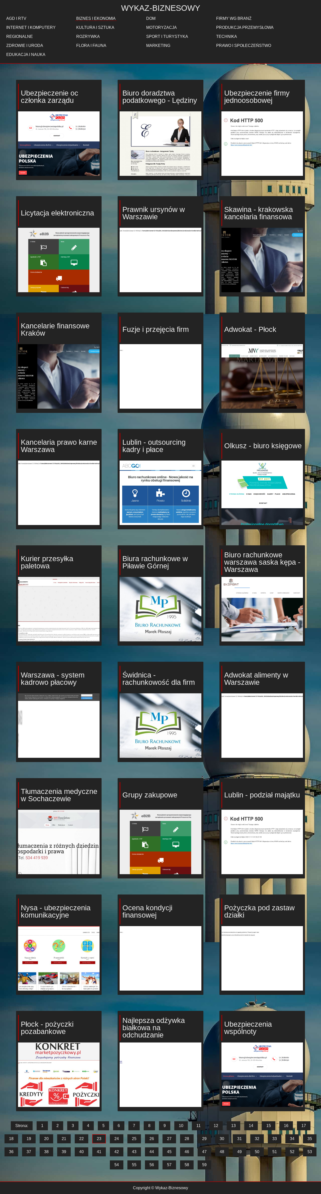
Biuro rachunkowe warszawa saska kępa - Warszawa (262, 562)
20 (46, 1139)
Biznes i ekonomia (96, 18)
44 (151, 1152)
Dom (150, 18)
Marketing (158, 45)
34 (292, 1139)
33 (274, 1139)
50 (257, 1152)
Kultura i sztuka (95, 27)
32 (257, 1139)
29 (204, 1139)
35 (309, 1139)
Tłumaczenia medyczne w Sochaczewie (59, 795)
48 (222, 1152)
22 (81, 1139)
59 (204, 1165)
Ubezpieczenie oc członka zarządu (49, 96)
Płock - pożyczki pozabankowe (47, 1027)
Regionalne (19, 36)
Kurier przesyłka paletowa (47, 562)
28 (187, 1139)
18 (11, 1139)
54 (116, 1165)
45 (169, 1152)
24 (116, 1139)
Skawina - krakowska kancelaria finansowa (258, 213)
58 (187, 1165)
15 (268, 1126)
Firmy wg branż (234, 18)
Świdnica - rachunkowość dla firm (158, 678)
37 (29, 1152)
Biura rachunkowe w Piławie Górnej (155, 562)
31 (239, 1139)
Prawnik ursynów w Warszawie (153, 213)
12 (216, 1126)
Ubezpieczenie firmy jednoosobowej (257, 96)
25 (134, 1139)
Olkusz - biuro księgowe (263, 446)
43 (134, 1152)
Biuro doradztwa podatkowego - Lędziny (159, 96)
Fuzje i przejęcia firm (155, 329)
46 (187, 1152)
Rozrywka (88, 36)
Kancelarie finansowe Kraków (55, 329)
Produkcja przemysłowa (245, 27)
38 (46, 1152)
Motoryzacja (161, 27)
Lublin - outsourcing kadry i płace (154, 446)
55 (134, 1165)
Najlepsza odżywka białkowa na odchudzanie (153, 1027)
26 (151, 1139)
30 (222, 1139)
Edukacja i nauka (25, 54)
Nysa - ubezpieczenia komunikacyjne (56, 911)
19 (29, 1139)
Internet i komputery (31, 27)
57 (169, 1165)
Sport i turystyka (167, 36)
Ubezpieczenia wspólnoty (248, 1027)
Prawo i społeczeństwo (243, 45)
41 (99, 1152)
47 (204, 1152)
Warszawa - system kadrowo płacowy (53, 678)
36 (11, 1152)
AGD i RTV (16, 18)
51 (274, 1152)
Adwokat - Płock (250, 329)
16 (286, 1126)
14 (251, 1126)
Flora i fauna (91, 45)
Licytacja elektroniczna (57, 213)
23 (99, 1139)
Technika (226, 36)
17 (303, 1126)
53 (309, 1152)
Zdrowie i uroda (24, 45)
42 (116, 1152)
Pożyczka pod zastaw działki (259, 911)
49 (239, 1152)
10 (181, 1126)
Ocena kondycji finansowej (147, 911)
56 (151, 1165)
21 (64, 1139)
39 (64, 1152)
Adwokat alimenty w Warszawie (256, 678)
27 (169, 1139)
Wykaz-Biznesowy (160, 8)
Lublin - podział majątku (262, 795)
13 (233, 1126)
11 (198, 1126)
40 (81, 1152)
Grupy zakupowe (149, 795)
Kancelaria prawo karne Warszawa (59, 446)
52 (292, 1152)
